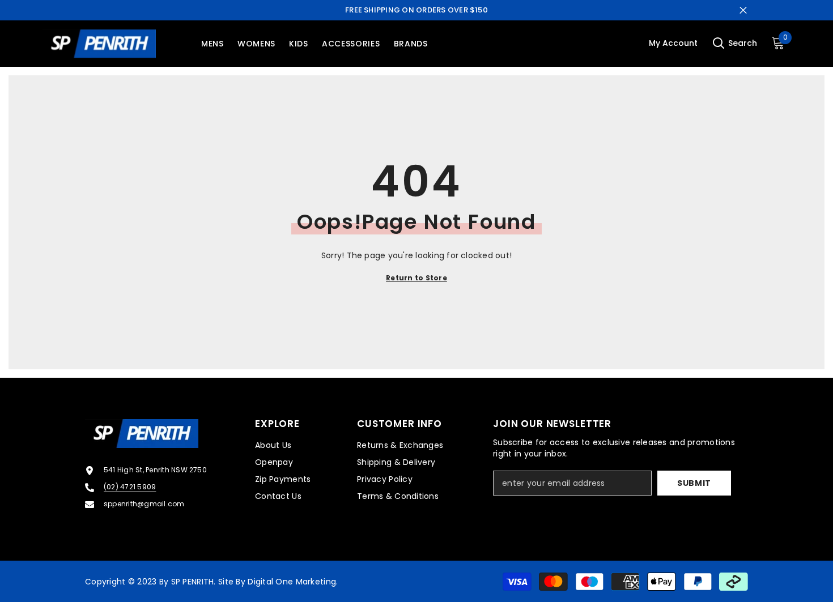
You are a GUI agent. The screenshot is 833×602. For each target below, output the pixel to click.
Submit (694, 483)
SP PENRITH (192, 581)
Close (743, 10)
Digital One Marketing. (293, 581)
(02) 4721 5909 (130, 487)
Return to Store (416, 278)
